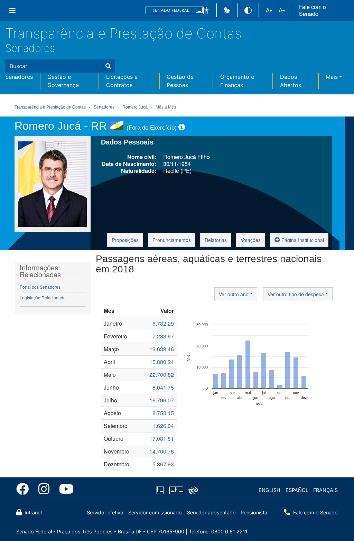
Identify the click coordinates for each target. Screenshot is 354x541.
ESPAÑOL (297, 490)
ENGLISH (269, 490)
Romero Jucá (135, 107)
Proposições (125, 239)
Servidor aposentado (211, 512)
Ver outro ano (234, 294)
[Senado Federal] (175, 11)
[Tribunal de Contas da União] (192, 490)
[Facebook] (25, 490)
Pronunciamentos (171, 239)
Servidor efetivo (105, 512)
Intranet (32, 512)
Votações (251, 239)
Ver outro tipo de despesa (296, 294)
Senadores (30, 48)
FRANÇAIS (325, 490)
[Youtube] (63, 490)
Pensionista (254, 512)
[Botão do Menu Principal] (12, 10)
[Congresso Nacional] (176, 490)
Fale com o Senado (312, 10)
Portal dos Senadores (40, 287)
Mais (332, 76)
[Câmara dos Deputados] (161, 490)
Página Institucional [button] (302, 239)
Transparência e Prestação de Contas (123, 33)
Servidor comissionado (155, 512)
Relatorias (216, 239)
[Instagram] (44, 490)
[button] (206, 10)
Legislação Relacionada (43, 297)
